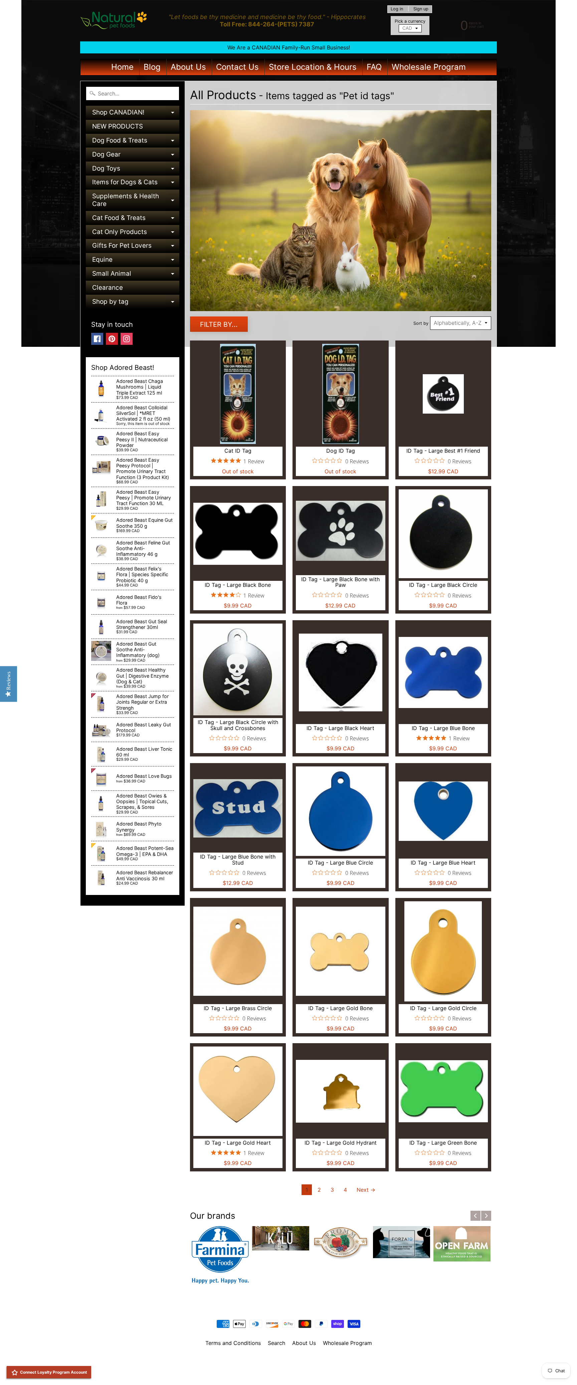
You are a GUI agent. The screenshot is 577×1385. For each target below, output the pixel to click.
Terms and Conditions (233, 1343)
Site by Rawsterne (288, 1366)
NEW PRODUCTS (117, 126)
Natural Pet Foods (286, 1360)
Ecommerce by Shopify (297, 1371)
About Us (188, 67)
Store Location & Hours (313, 67)
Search (276, 1343)
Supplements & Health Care (135, 200)
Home (122, 67)
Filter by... (219, 324)
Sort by (420, 323)
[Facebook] (97, 339)
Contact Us (237, 67)
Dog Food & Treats (135, 142)
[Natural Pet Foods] (113, 20)
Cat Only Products (135, 233)
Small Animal (135, 275)
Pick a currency (410, 21)
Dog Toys (135, 170)
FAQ (374, 67)
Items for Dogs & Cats (135, 183)
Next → (366, 1189)
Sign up (420, 9)
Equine (135, 261)
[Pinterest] (112, 339)
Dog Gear (135, 156)
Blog (152, 67)
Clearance (107, 287)
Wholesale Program (429, 67)
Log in (397, 9)
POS (263, 1371)
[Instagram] (127, 339)
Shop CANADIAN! (135, 114)
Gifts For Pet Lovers (135, 247)
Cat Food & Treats (135, 219)
